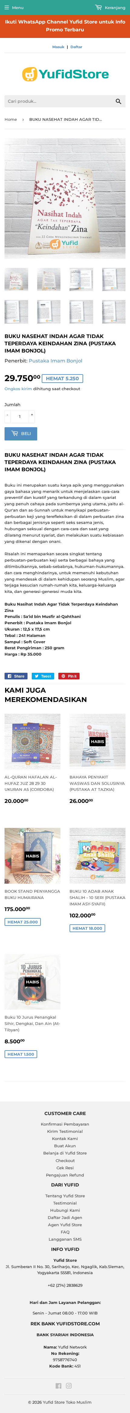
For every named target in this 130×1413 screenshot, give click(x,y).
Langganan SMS (65, 1239)
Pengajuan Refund (65, 1175)
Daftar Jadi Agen (65, 1217)
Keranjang (114, 7)
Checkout (65, 1160)
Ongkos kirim (18, 388)
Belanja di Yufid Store (65, 1153)
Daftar (76, 47)
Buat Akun (65, 1145)
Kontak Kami (65, 1138)
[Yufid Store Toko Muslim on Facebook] (58, 1386)
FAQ (65, 1232)
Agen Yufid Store (65, 1224)
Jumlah (13, 404)
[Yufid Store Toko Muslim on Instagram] (69, 1386)
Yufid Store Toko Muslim (67, 1402)
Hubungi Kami (65, 1210)
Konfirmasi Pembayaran (65, 1124)
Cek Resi (65, 1167)
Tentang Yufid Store (65, 1195)
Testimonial (65, 1203)
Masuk (58, 47)
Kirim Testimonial (65, 1131)
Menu (18, 7)
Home (11, 119)
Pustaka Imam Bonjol (55, 361)
